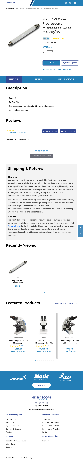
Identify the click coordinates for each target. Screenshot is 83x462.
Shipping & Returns (66, 79)
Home (8, 8)
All (13, 8)
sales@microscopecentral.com (43, 409)
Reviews (38, 79)
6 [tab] (46, 360)
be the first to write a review (41, 155)
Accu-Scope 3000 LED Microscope (18, 342)
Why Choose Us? (64, 69)
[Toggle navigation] (75, 3)
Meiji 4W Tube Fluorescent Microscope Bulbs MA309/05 (17, 282)
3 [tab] (39, 360)
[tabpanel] (17, 272)
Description (14, 79)
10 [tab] (54, 360)
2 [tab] (37, 360)
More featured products (64, 303)
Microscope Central (19, 458)
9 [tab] (52, 360)
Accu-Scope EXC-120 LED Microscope (70, 342)
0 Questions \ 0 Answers (16, 132)
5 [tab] (44, 360)
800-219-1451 (43, 405)
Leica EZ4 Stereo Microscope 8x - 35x (44, 342)
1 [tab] (45, 293)
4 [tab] (41, 360)
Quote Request (70, 63)
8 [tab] (50, 360)
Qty (44, 52)
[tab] (11, 140)
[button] (68, 131)
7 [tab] (48, 360)
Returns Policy (14, 226)
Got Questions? (49, 69)
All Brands (41, 385)
